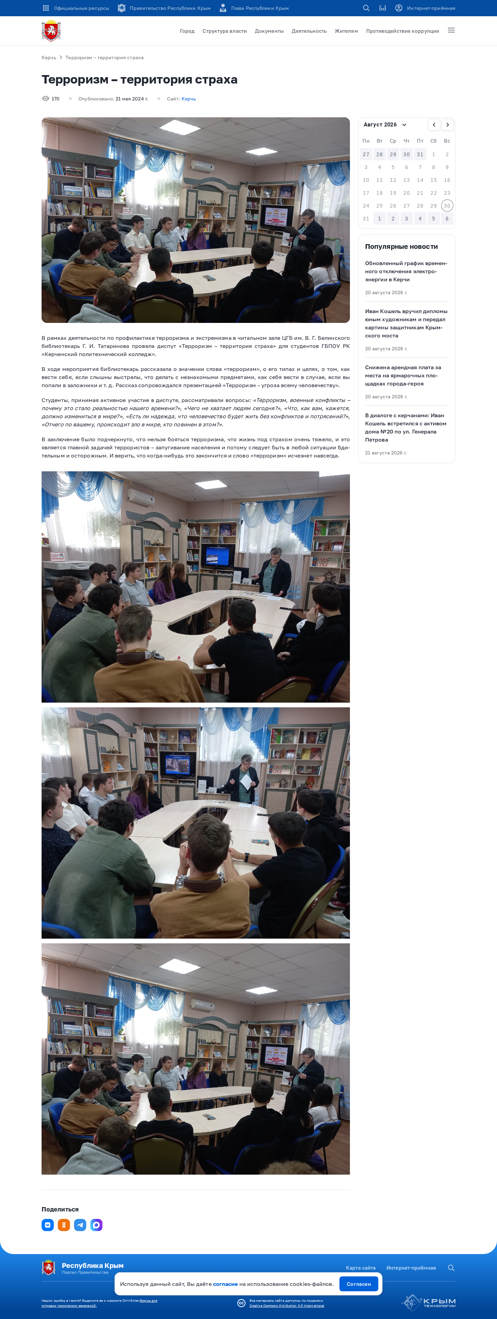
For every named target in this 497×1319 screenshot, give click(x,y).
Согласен (359, 1283)
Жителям (346, 30)
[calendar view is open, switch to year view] (404, 125)
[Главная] (52, 31)
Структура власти (225, 30)
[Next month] (448, 125)
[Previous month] (434, 125)
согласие (225, 1283)
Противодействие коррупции (402, 30)
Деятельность (309, 30)
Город (187, 30)
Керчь (49, 57)
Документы (269, 30)
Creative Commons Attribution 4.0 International (287, 1305)
